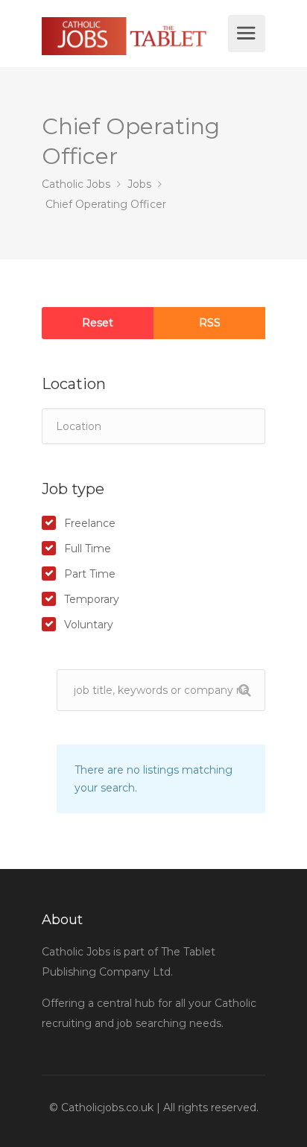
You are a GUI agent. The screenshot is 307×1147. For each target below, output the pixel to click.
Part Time (89, 574)
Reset (97, 322)
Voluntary (88, 624)
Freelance (89, 523)
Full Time (87, 548)
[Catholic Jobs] (133, 36)
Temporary (91, 599)
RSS (210, 322)
